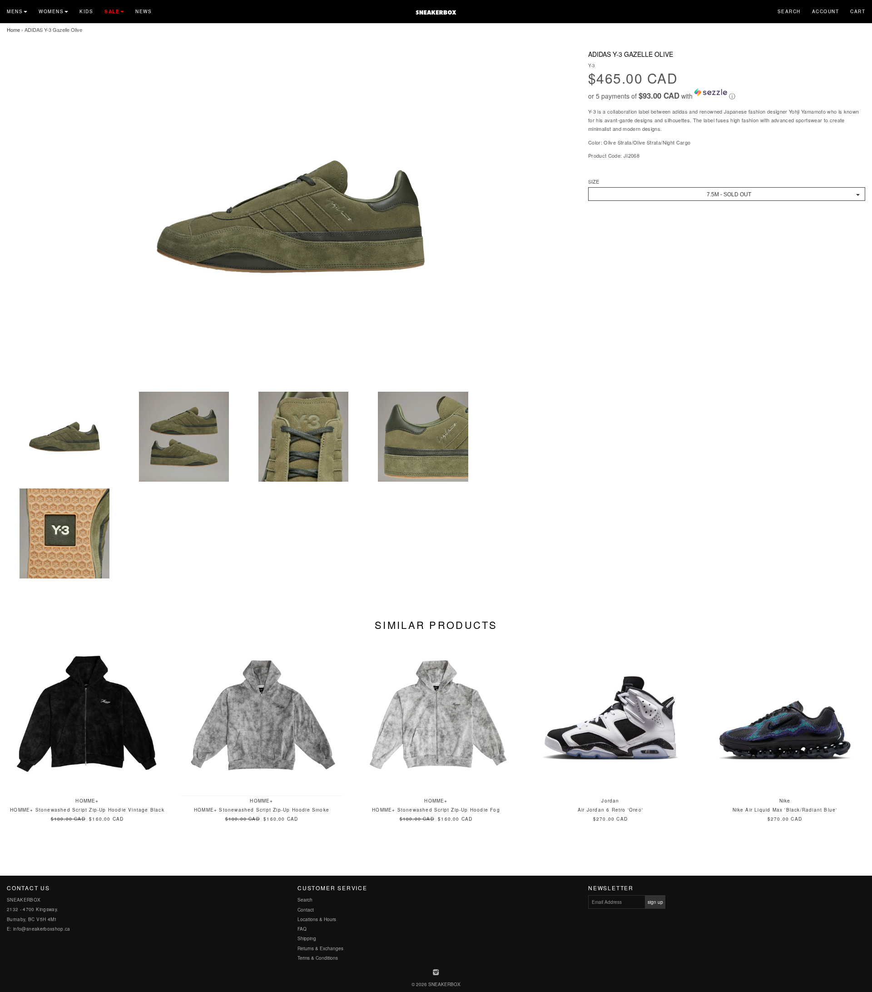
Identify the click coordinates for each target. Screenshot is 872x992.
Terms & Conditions (317, 958)
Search (789, 11)
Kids (86, 11)
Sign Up (655, 902)
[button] (726, 94)
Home (13, 29)
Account (825, 11)
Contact (305, 910)
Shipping (306, 938)
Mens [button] (15, 11)
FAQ (302, 929)
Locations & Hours (316, 919)
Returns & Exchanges (320, 948)
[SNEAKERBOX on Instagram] (436, 973)
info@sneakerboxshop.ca (41, 929)
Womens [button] (51, 11)
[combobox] (726, 194)
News (143, 11)
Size (593, 181)
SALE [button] (111, 11)
